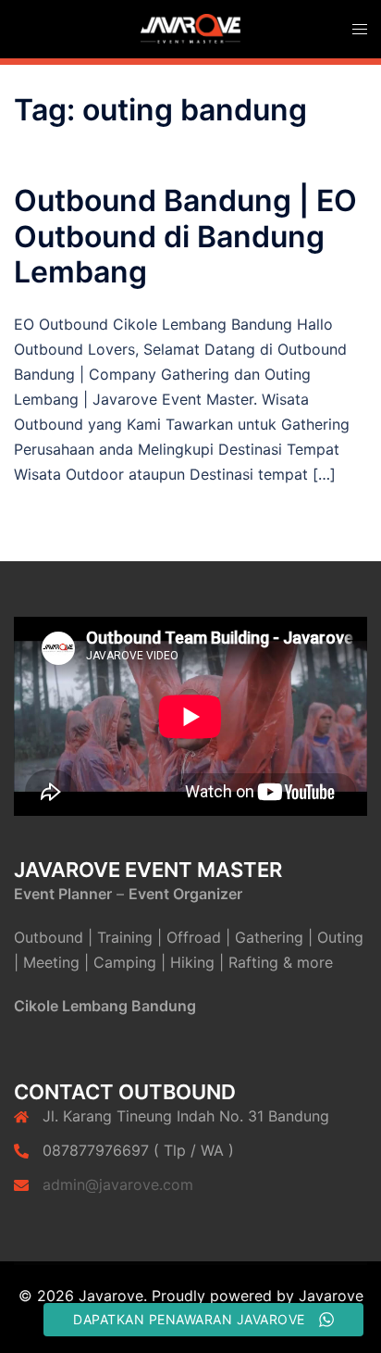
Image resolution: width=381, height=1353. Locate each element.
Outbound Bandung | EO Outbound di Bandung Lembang (185, 236)
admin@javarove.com (118, 1184)
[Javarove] (190, 27)
